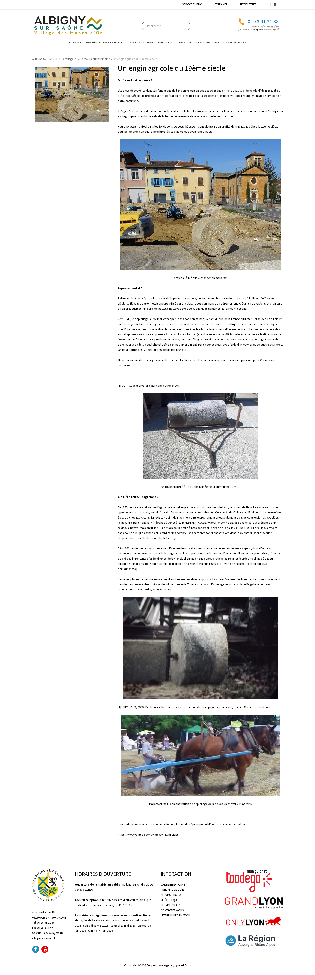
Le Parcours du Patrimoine (93, 59)
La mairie (75, 42)
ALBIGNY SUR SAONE (45, 59)
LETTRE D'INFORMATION (175, 915)
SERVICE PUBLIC (192, 4)
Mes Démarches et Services (105, 42)
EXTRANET (221, 4)
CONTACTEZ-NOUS (172, 910)
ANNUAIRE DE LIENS (172, 890)
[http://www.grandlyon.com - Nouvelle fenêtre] (254, 903)
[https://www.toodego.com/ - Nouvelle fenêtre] (248, 880)
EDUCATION (165, 42)
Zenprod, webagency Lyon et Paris (169, 965)
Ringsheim (259, 29)
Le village (203, 42)
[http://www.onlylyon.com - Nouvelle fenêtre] (254, 921)
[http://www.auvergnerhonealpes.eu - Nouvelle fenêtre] (254, 940)
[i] (184, 350)
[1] (187, 350)
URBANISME (184, 42)
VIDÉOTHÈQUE (169, 900)
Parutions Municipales (230, 42)
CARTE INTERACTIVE (173, 884)
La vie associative (141, 42)
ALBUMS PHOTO (171, 895)
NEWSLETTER (248, 4)
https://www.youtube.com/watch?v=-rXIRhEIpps (148, 835)
